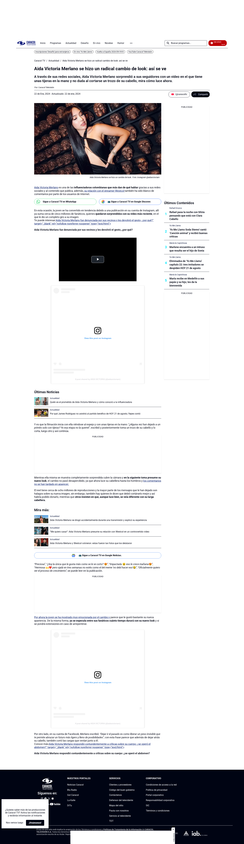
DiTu (69, 805)
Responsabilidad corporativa (160, 800)
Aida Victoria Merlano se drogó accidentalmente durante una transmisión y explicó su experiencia (98, 520)
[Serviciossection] (134, 778)
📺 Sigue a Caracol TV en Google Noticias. (100, 555)
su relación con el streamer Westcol (104, 190)
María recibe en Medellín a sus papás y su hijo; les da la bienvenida (186, 282)
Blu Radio (72, 790)
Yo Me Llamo (175, 225)
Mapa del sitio (116, 805)
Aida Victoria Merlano (46, 187)
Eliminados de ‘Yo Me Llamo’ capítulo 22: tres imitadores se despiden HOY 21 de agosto (186, 265)
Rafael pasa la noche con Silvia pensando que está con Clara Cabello (187, 216)
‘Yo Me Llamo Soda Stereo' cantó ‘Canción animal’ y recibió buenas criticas (188, 233)
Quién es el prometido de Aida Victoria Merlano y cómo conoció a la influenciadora (91, 402)
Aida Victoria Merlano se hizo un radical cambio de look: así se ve (95, 60)
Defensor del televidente (121, 800)
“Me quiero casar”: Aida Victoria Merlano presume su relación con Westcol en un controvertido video (99, 531)
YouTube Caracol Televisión (140, 52)
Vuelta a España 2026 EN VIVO (110, 52)
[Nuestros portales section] (91, 778)
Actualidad (53, 60)
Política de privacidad (156, 790)
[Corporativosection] (176, 778)
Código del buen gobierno (122, 790)
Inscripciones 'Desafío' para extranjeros (52, 52)
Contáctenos (115, 795)
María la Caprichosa (178, 243)
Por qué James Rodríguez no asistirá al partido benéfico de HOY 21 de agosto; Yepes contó (95, 413)
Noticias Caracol (75, 784)
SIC (147, 805)
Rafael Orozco (175, 208)
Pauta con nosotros (119, 810)
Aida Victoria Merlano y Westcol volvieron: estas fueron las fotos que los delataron (91, 543)
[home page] (26, 43)
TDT (111, 821)
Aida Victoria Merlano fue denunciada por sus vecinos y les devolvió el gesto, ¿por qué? (83, 229)
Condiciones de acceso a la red (161, 784)
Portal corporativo (155, 795)
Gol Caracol (73, 795)
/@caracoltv (181, 94)
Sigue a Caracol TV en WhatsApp (59, 201)
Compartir (203, 94)
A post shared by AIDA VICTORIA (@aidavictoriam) (97, 379)
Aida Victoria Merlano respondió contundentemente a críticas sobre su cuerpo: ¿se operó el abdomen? (92, 753)
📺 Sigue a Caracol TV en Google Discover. (129, 201)
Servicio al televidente (120, 816)
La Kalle (71, 800)
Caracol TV (39, 60)
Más (131, 43)
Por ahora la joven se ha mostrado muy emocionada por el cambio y (72, 617)
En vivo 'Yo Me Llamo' (83, 52)
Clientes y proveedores (120, 784)
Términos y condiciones (157, 810)
